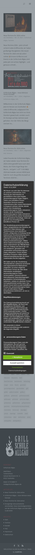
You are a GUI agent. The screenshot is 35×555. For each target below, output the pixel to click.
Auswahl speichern (17, 363)
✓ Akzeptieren (17, 357)
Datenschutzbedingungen (17, 370)
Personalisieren (17, 367)
